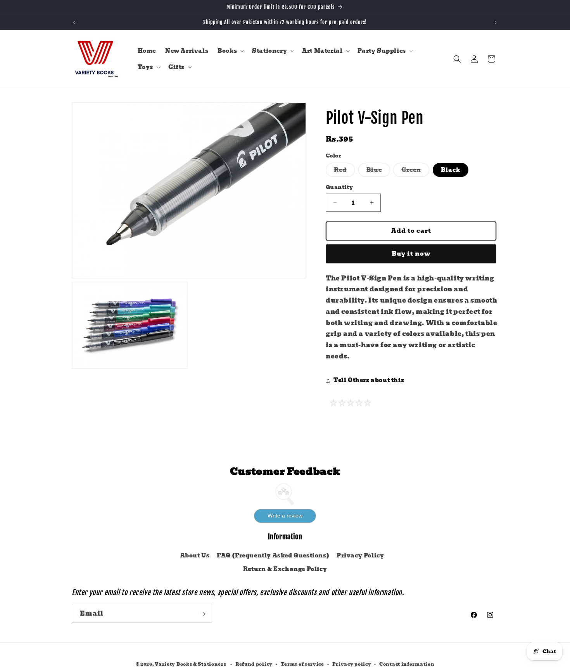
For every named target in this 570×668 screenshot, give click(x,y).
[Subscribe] (202, 614)
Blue (378, 171)
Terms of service (302, 664)
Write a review (285, 515)
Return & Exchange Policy (285, 569)
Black (450, 170)
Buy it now (411, 253)
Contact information (406, 664)
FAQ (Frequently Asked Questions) (273, 555)
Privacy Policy (360, 555)
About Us (195, 555)
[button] (230, 51)
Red (344, 171)
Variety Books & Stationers (190, 664)
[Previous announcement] (74, 22)
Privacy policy (351, 664)
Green (415, 171)
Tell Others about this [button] (368, 380)
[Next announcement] (495, 22)
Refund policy (254, 664)
